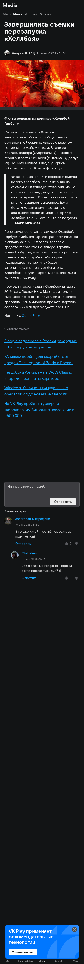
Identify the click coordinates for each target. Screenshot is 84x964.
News (17, 14)
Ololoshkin (29, 553)
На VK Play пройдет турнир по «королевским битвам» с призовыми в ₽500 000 (39, 409)
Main (7, 14)
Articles (31, 14)
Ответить (23, 544)
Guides (45, 14)
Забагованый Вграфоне (32, 519)
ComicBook (31, 315)
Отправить (63, 502)
